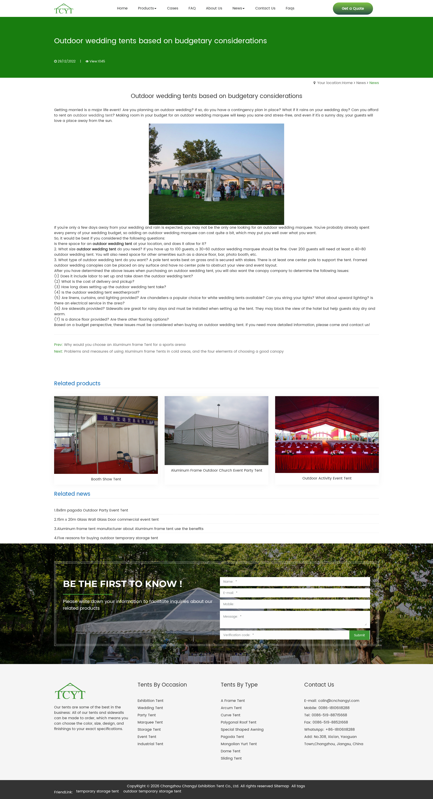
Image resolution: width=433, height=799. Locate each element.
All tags (298, 786)
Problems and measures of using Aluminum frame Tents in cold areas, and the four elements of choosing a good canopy (174, 351)
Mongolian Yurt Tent (239, 744)
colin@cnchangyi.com (338, 701)
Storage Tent (149, 730)
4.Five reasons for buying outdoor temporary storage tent (106, 538)
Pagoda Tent (232, 737)
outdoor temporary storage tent (152, 791)
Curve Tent (230, 715)
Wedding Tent (150, 708)
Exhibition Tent (151, 701)
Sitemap (281, 786)
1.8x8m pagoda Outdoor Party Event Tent (91, 510)
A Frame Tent (233, 701)
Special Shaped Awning (242, 730)
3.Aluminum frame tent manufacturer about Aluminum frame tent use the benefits (128, 529)
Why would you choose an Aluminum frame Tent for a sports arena (125, 345)
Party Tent (147, 715)
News (361, 83)
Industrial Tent (150, 744)
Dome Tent (230, 751)
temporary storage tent (97, 791)
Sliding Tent (231, 758)
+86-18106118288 (340, 730)
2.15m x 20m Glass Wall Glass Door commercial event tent (106, 520)
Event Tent (147, 737)
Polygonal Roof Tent (238, 722)
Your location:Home (335, 83)
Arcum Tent (231, 708)
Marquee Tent (150, 722)
